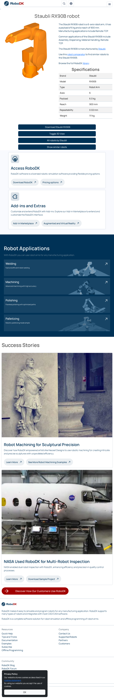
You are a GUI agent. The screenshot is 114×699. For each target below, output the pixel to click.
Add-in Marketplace (23, 223)
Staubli (102, 48)
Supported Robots (68, 636)
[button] (71, 3)
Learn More (15, 462)
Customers (64, 643)
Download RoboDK (23, 182)
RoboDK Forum (9, 668)
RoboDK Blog (8, 665)
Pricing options (51, 182)
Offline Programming (12, 650)
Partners (63, 640)
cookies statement (12, 680)
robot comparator (76, 54)
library (86, 63)
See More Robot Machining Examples (47, 462)
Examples (6, 643)
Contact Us (64, 633)
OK (24, 692)
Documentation (10, 640)
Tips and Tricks (9, 636)
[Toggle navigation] (109, 4)
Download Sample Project (41, 579)
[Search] (64, 3)
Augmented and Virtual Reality (59, 223)
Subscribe (7, 646)
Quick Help (7, 633)
